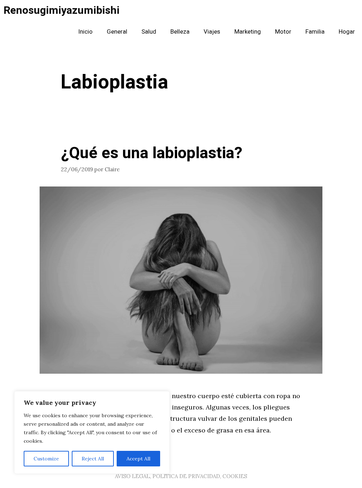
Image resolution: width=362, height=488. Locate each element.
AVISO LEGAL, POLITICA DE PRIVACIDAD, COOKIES (181, 476)
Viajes (212, 31)
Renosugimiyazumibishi (61, 10)
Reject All (93, 458)
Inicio (85, 31)
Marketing (247, 31)
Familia (315, 31)
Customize (46, 458)
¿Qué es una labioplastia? (152, 153)
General (117, 31)
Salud (148, 31)
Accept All (138, 458)
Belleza (179, 31)
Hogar (347, 31)
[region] (92, 432)
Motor (283, 31)
